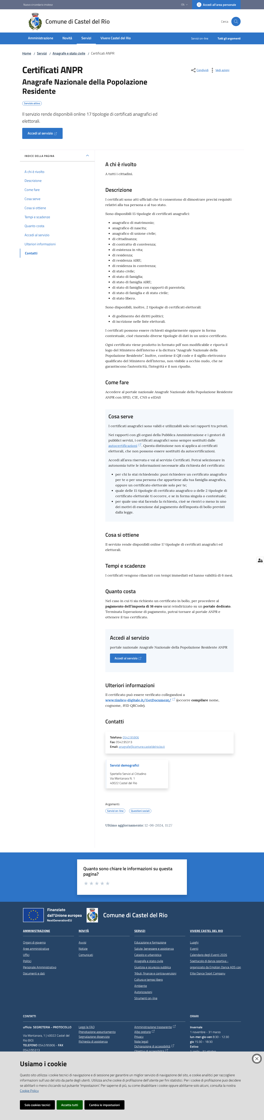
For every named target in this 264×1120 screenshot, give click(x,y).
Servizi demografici (124, 765)
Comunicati (86, 954)
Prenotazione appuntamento (97, 1031)
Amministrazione (36, 931)
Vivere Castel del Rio (206, 931)
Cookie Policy (29, 1090)
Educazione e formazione (150, 942)
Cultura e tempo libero (148, 979)
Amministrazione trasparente (153, 1027)
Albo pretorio (142, 1031)
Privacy (139, 1036)
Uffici (26, 954)
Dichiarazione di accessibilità (152, 1046)
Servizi (42, 53)
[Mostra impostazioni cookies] (260, 560)
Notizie (83, 948)
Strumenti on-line (145, 998)
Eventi (194, 948)
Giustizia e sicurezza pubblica (152, 967)
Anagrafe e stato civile (69, 53)
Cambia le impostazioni (104, 1105)
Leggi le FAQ (87, 1027)
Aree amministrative (36, 948)
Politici (27, 961)
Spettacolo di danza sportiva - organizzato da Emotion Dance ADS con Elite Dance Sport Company (215, 967)
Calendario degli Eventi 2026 (208, 954)
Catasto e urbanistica (147, 954)
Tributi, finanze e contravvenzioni (155, 973)
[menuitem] (40, 38)
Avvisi (82, 942)
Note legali (141, 1041)
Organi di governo (34, 942)
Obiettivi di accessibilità (149, 1051)
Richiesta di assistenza (93, 1041)
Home (26, 53)
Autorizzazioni (143, 992)
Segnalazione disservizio (94, 1036)
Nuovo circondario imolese (38, 5)
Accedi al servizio (40, 133)
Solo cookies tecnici (37, 1105)
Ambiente (140, 985)
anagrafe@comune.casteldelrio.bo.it (142, 746)
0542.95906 (131, 737)
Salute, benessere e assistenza (154, 948)
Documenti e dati (34, 973)
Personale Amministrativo (39, 967)
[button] (236, 21)
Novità (84, 931)
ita (182, 5)
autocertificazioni (122, 445)
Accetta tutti (69, 1105)
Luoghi (194, 942)
